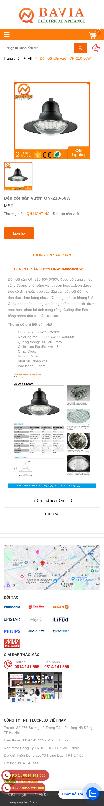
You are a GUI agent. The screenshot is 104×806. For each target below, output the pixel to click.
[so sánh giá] (52, 779)
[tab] (52, 255)
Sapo (34, 802)
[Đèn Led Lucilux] (52, 15)
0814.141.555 (27, 667)
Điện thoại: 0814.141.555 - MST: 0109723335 (40, 740)
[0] (92, 37)
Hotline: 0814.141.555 (21, 763)
